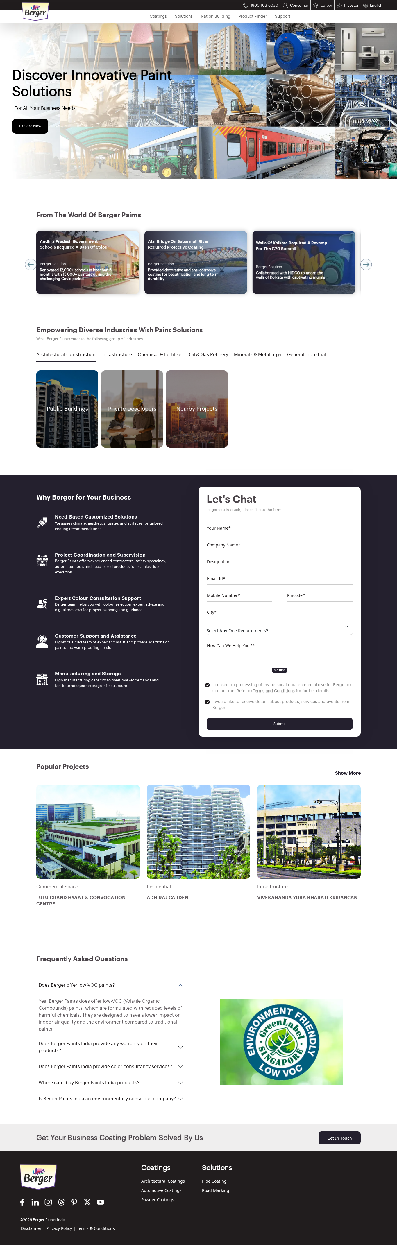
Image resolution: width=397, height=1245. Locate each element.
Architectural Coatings (163, 1181)
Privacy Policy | (61, 1228)
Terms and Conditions (274, 691)
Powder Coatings (157, 1199)
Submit (279, 723)
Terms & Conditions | (97, 1228)
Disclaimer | (33, 1228)
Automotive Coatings (161, 1190)
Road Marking (215, 1190)
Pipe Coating (214, 1181)
